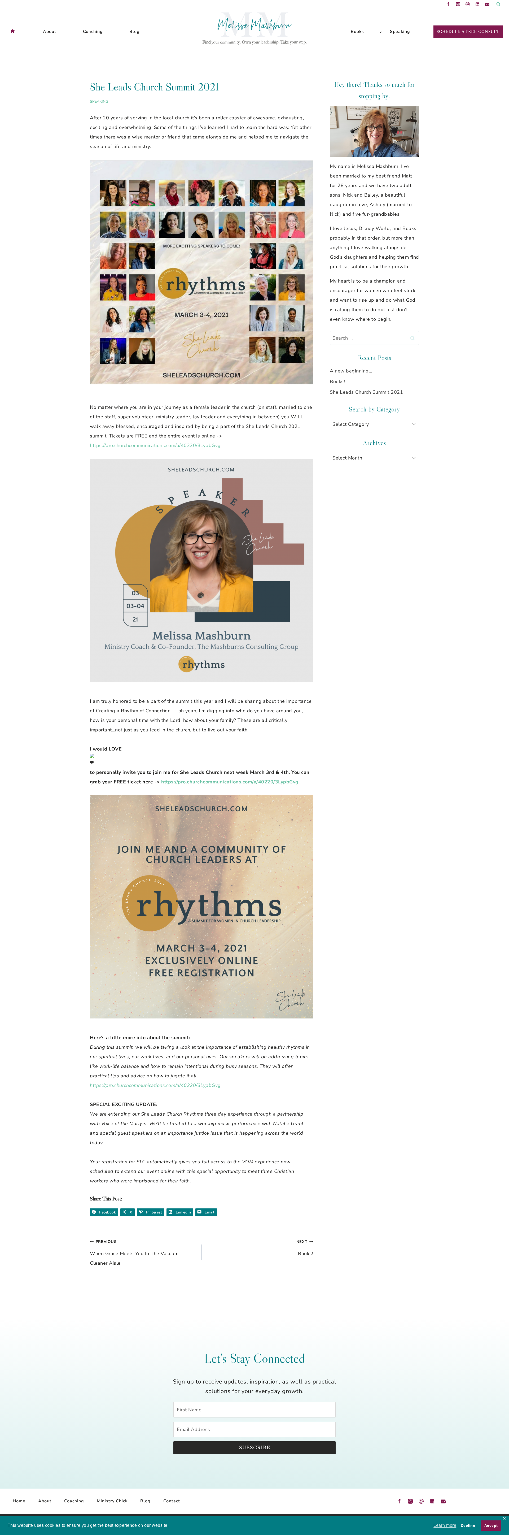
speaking (99, 101)
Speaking (400, 31)
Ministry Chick (112, 1501)
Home (19, 1501)
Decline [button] (468, 1525)
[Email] (487, 4)
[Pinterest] (467, 4)
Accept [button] (491, 1525)
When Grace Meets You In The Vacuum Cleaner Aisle (134, 1252)
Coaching (93, 31)
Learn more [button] (444, 1525)
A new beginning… (351, 371)
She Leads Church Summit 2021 (366, 392)
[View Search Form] (498, 4)
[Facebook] (448, 4)
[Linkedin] (477, 4)
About (49, 31)
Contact (171, 1501)
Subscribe (254, 1448)
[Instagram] (458, 4)
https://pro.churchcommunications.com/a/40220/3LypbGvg (155, 445)
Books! (304, 1248)
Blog (134, 31)
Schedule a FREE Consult (468, 31)
